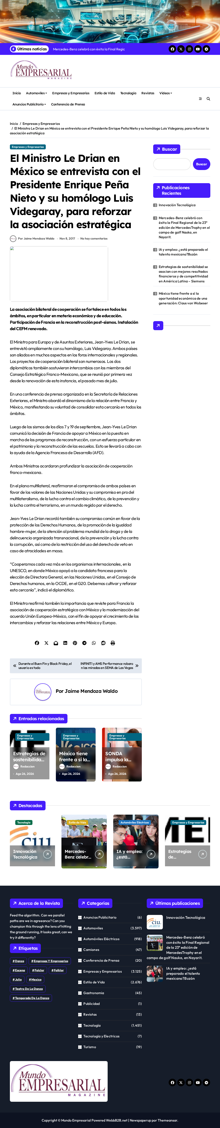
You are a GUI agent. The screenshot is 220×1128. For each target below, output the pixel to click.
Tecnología (128, 93)
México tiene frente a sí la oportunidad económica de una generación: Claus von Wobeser (183, 298)
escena (20, 970)
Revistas (147, 93)
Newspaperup (140, 1120)
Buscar (169, 149)
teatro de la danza (29, 989)
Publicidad (91, 1003)
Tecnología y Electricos (101, 1036)
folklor (59, 970)
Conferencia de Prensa (68, 104)
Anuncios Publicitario (27, 104)
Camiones (91, 949)
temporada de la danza (32, 998)
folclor (39, 970)
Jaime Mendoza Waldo (91, 691)
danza (19, 961)
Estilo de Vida (105, 93)
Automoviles (35, 93)
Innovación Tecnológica (177, 205)
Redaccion (27, 766)
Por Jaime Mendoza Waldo (36, 238)
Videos (164, 93)
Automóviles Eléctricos (135, 822)
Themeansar (167, 1120)
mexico (36, 979)
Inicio (16, 93)
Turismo (89, 1047)
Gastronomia (93, 993)
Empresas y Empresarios (70, 93)
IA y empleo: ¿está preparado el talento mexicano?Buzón (183, 251)
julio (18, 979)
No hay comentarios (93, 238)
